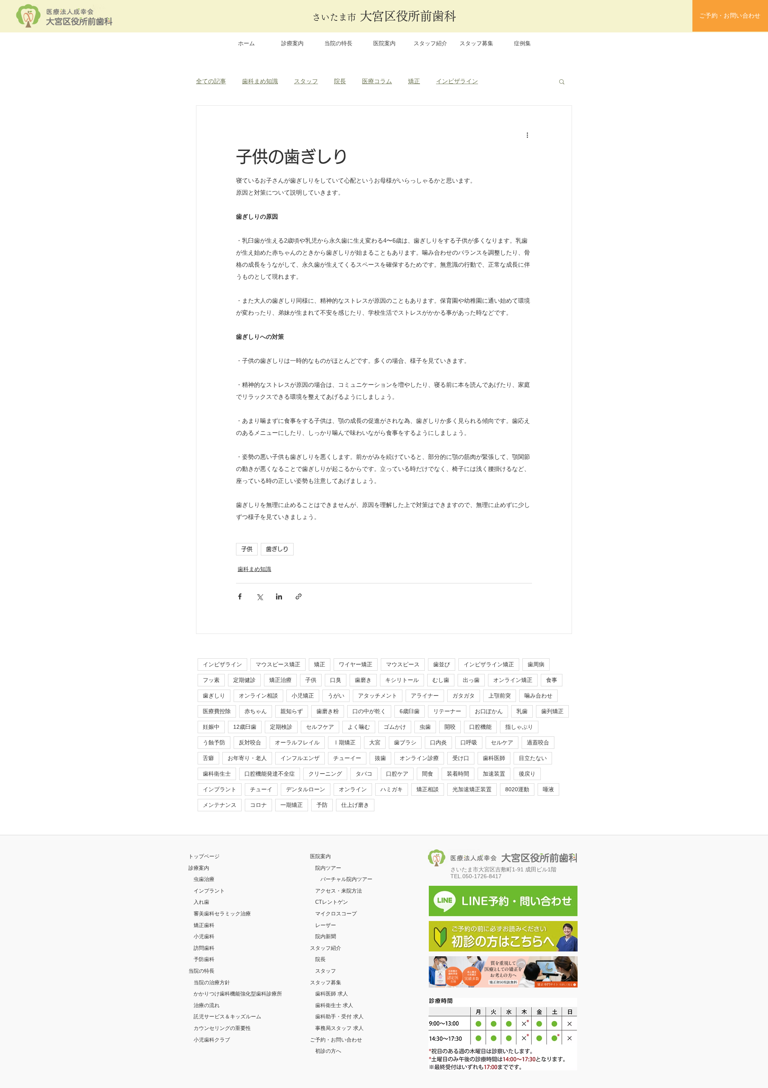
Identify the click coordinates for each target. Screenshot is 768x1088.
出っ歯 (471, 680)
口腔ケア (397, 773)
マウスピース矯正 (278, 664)
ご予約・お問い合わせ (336, 1040)
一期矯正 (291, 805)
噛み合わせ (538, 695)
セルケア (502, 742)
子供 (246, 549)
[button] (562, 81)
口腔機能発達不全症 (269, 773)
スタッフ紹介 (325, 948)
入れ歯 (201, 902)
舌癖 (208, 758)
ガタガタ (463, 695)
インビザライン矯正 (489, 664)
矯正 (414, 81)
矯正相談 (427, 789)
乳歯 (522, 711)
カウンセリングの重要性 (222, 1028)
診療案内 (198, 868)
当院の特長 (201, 971)
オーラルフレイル (297, 742)
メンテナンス (219, 805)
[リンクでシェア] (298, 596)
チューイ (261, 789)
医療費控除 (217, 711)
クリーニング (325, 773)
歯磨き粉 (327, 711)
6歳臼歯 (410, 711)
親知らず (291, 711)
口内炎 (438, 742)
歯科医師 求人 (331, 994)
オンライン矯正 (512, 680)
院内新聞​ (325, 936)
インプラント (219, 789)
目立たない (533, 758)
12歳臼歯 (244, 727)
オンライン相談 (258, 695)
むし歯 (440, 680)
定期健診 (244, 680)
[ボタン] (503, 971)
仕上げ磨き (355, 805)
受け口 (460, 758)
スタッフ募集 (325, 982)
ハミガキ (391, 789)
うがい (336, 695)
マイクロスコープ (336, 914)
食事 (551, 680)
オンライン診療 (419, 758)
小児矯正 (303, 695)
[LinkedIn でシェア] (279, 596)
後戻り (527, 773)
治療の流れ (207, 1005)
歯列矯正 (552, 711)
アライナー (425, 695)
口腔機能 (480, 727)
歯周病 (536, 664)
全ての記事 (211, 81)
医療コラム (377, 81)
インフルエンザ (300, 758)
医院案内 (320, 856)
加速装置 (494, 773)
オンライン (353, 789)
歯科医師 (494, 758)
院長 (340, 81)
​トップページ (204, 856)
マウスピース (403, 664)
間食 (427, 773)
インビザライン (457, 81)
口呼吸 (468, 742)
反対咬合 (250, 742)
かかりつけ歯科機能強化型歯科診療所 (238, 994)
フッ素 (211, 680)
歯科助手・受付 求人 (339, 1017)
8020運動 (517, 789)
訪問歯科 (204, 948)
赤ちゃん (255, 711)
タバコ (364, 773)
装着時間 (458, 773)
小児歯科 (204, 936)
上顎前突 (499, 695)
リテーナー (447, 711)
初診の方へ (328, 1051)
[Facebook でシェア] (240, 596)
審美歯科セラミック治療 (222, 914)
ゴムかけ (395, 727)
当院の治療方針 (212, 982)
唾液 (548, 789)
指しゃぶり (519, 727)
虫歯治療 (204, 879)
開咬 (450, 727)
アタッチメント (377, 695)
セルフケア (320, 727)
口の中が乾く (369, 711)
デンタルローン (305, 789)
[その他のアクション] (527, 134)
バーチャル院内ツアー (346, 879)
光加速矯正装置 (472, 789)
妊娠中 (211, 727)
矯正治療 (280, 680)
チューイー (347, 758)
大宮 (374, 742)
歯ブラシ (405, 742)
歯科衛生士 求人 (334, 1005)
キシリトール (402, 680)
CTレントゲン (331, 902)
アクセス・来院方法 (338, 891)
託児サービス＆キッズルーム (227, 1017)
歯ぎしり (277, 549)
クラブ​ (222, 1040)
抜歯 (380, 758)
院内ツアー (328, 868)
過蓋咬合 (538, 742)
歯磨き (363, 680)
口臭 (335, 680)
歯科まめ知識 (260, 81)
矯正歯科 (204, 925)
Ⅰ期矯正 (344, 742)
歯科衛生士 (217, 773)
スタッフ (306, 81)
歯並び (441, 664)
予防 (322, 805)
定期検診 (281, 727)
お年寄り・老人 (247, 758)
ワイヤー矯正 (355, 664)
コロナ (258, 805)
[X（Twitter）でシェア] (259, 596)
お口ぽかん (489, 711)
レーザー (325, 925)
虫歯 (425, 727)
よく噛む (359, 727)
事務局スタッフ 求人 (339, 1028)
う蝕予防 (214, 742)
